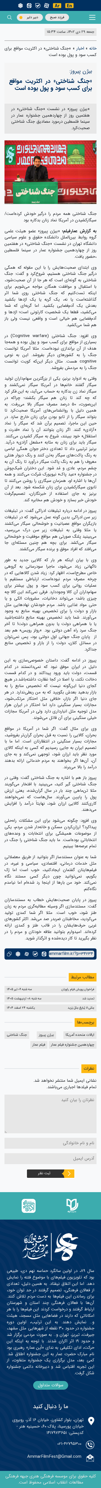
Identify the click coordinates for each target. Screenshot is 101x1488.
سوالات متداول (50, 1385)
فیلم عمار (39, 1045)
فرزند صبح (57, 17)
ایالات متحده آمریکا (80, 1035)
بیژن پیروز (46, 1035)
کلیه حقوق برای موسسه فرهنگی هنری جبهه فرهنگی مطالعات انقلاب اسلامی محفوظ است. (50, 1479)
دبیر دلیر (32, 17)
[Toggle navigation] (92, 17)
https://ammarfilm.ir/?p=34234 (71, 954)
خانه (93, 48)
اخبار (80, 48)
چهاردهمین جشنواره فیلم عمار (72, 1045)
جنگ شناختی (17, 1035)
